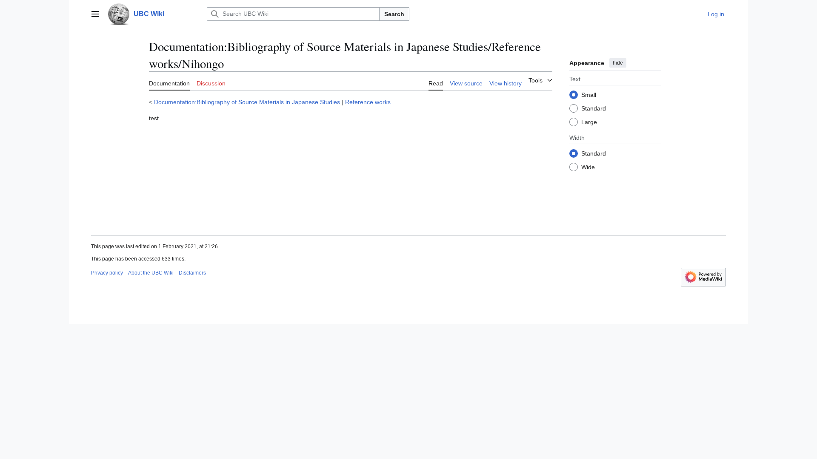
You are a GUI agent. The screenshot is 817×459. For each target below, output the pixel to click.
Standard (593, 108)
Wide (588, 167)
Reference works (368, 102)
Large (589, 122)
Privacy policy (107, 273)
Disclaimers (192, 273)
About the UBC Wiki (151, 273)
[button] (95, 14)
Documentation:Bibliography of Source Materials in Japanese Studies (247, 102)
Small (588, 94)
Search (394, 14)
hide (618, 63)
